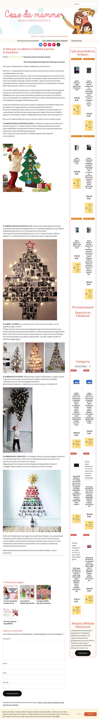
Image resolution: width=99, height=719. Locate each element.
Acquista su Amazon (77, 109)
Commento (7, 639)
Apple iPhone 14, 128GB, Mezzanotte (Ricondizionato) (77, 85)
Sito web (5, 682)
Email (5, 673)
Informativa (83, 653)
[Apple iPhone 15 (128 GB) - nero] (77, 147)
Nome (5, 663)
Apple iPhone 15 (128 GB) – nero (76, 160)
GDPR (57, 716)
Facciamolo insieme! (43, 57)
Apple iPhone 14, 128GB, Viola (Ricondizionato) (77, 244)
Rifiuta (78, 714)
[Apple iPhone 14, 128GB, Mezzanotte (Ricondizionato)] (77, 70)
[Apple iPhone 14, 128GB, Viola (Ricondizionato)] (77, 230)
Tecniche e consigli (30, 57)
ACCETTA (90, 714)
